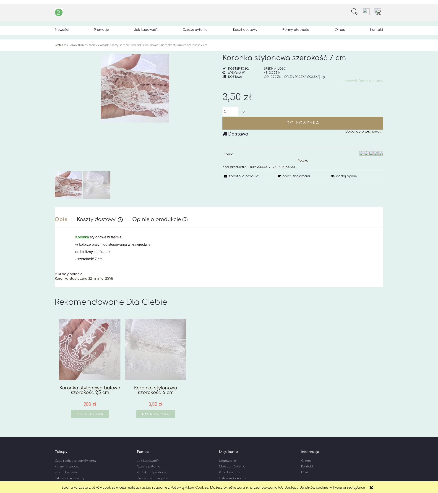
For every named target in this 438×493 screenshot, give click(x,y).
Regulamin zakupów (152, 478)
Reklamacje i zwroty (69, 478)
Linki (304, 472)
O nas (306, 460)
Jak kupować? (148, 460)
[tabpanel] (219, 258)
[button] (240, 176)
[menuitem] (62, 29)
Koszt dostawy (66, 472)
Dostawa (238, 134)
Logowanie (227, 460)
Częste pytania (148, 466)
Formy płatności (67, 466)
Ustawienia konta (232, 478)
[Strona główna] (59, 12)
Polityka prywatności (152, 472)
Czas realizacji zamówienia (75, 460)
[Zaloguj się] (366, 11)
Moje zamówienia (232, 466)
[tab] (66, 219)
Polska (302, 160)
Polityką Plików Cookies (189, 487)
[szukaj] (354, 11)
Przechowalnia (230, 472)
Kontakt (307, 466)
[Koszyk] (378, 11)
